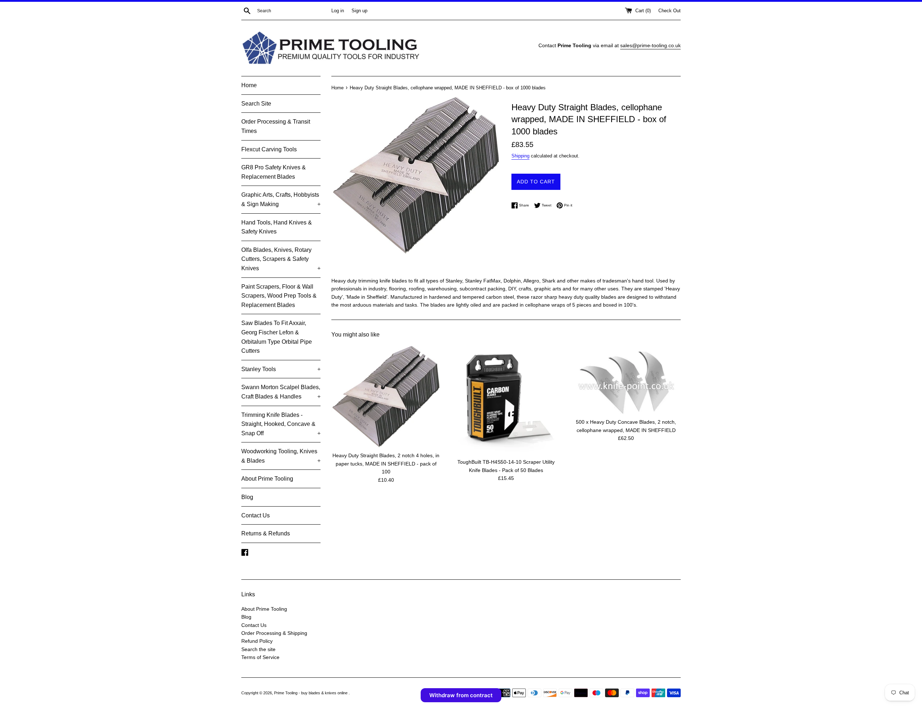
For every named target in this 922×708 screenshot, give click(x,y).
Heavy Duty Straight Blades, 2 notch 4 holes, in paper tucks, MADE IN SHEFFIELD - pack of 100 (385, 464)
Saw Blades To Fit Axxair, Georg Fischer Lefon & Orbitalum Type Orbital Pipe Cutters (276, 337)
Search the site (258, 649)
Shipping (520, 156)
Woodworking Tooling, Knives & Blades (281, 456)
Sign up (359, 10)
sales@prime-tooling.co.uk (650, 45)
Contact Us (255, 515)
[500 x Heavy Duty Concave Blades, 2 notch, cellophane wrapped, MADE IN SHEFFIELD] (626, 379)
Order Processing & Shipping (274, 633)
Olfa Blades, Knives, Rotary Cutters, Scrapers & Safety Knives (281, 259)
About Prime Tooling (267, 479)
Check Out (669, 10)
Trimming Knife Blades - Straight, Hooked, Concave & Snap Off (281, 424)
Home (249, 85)
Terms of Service (260, 657)
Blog (247, 497)
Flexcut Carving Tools (269, 149)
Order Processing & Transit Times (275, 126)
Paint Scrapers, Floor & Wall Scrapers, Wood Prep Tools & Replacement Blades (279, 296)
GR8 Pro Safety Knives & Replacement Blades (273, 172)
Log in (337, 10)
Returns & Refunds (265, 533)
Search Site (256, 104)
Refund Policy (257, 641)
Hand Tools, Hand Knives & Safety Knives (276, 227)
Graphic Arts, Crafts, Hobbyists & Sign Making (281, 199)
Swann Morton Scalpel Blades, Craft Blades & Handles (281, 392)
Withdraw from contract (461, 695)
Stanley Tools (281, 369)
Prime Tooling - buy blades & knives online (311, 693)
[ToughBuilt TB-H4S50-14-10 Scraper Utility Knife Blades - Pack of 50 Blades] (505, 399)
